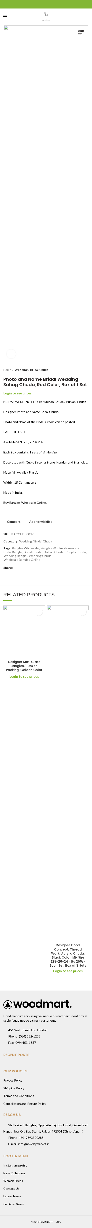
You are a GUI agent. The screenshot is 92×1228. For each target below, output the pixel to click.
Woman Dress (13, 1181)
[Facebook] (35, 4)
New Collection (14, 1173)
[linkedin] (51, 4)
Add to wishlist (40, 521)
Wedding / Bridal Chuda (31, 370)
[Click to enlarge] (11, 353)
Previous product (77, 370)
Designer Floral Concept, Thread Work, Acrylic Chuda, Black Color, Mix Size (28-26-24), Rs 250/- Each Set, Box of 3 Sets (68, 955)
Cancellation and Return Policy (24, 1103)
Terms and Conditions (18, 1096)
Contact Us (11, 1188)
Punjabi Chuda (76, 552)
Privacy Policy (12, 1080)
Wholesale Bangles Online (22, 559)
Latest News (12, 1196)
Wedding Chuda (40, 556)
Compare (14, 521)
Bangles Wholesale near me (60, 548)
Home (7, 370)
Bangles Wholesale (25, 548)
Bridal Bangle (13, 552)
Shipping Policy (13, 1088)
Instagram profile (15, 1165)
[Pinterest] (46, 4)
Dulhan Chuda (53, 552)
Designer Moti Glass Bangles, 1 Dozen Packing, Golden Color (24, 666)
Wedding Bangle (15, 556)
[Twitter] (40, 4)
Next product (86, 370)
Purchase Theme (13, 1204)
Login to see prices (17, 393)
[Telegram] (57, 4)
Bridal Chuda (33, 552)
